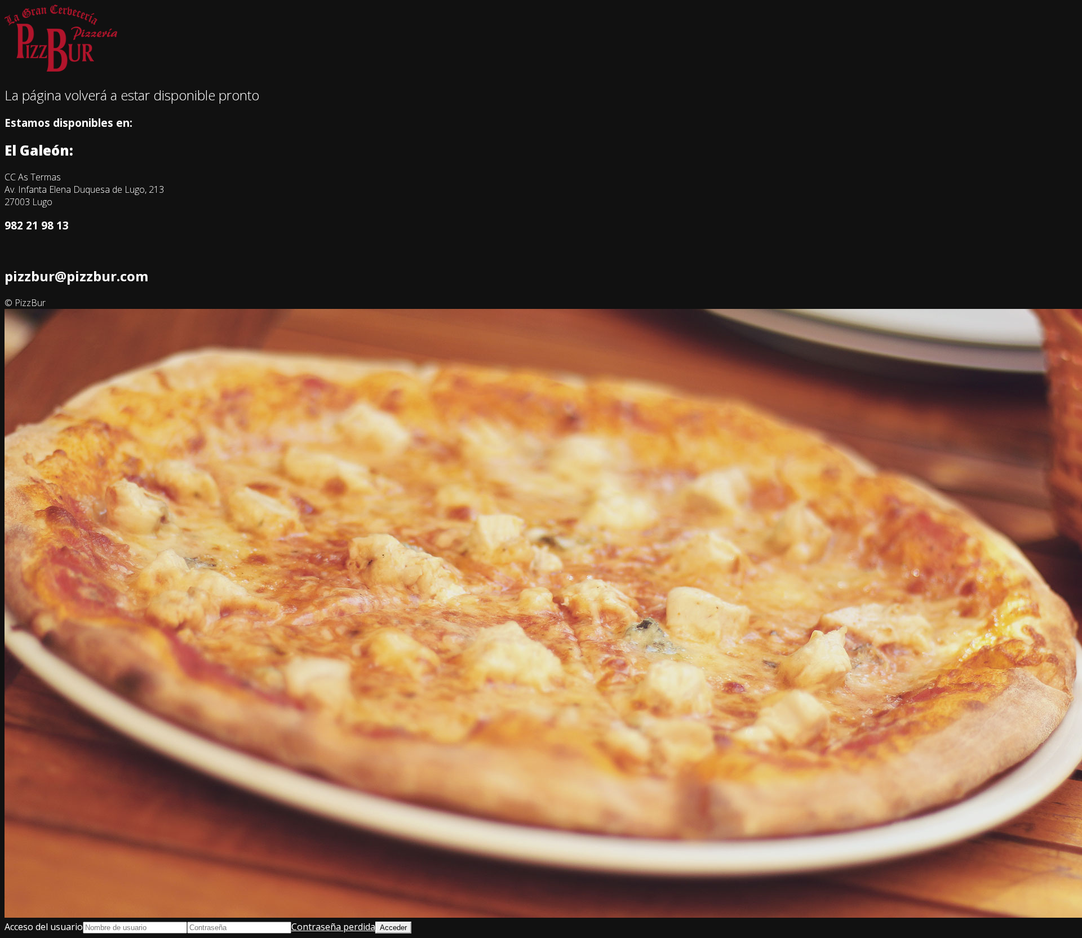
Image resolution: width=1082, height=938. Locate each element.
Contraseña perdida (333, 927)
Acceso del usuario (44, 927)
